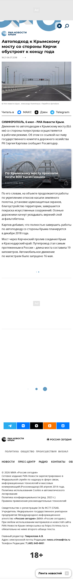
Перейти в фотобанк (50, 103)
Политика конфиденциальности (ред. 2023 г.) (28, 498)
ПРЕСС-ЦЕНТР (26, 462)
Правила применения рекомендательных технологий (34, 501)
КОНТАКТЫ (58, 462)
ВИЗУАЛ (63, 452)
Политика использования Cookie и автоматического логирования (33, 492)
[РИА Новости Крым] (14, 33)
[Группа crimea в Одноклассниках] (49, 425)
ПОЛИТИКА (12, 452)
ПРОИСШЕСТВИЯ (46, 452)
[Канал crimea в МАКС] (63, 425)
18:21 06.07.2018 (9, 57)
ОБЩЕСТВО (27, 452)
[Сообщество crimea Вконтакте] (23, 425)
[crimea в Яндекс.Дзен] (36, 425)
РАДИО (43, 462)
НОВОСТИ (8, 462)
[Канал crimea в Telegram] (10, 425)
